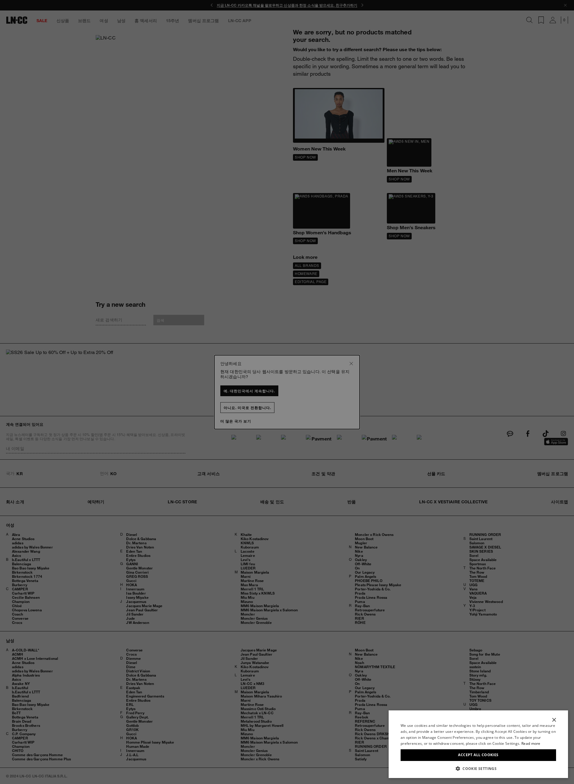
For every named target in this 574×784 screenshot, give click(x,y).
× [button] (554, 720)
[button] (478, 768)
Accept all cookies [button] (478, 754)
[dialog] (478, 744)
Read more (531, 743)
